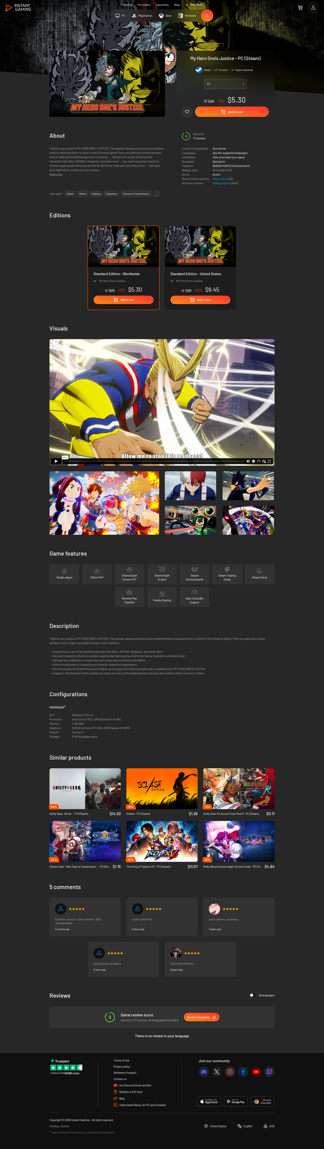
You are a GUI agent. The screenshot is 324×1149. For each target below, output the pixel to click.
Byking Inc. (219, 161)
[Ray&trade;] (214, 909)
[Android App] (236, 1101)
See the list (219, 148)
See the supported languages (230, 153)
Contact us (120, 1079)
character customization (136, 193)
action (70, 193)
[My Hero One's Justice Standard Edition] (200, 259)
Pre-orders (144, 4)
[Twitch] (269, 1072)
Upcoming (162, 4)
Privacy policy (122, 1066)
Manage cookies (59, 1126)
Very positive (221, 178)
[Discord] (204, 1072)
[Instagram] (230, 1072)
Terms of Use (121, 1060)
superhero (111, 193)
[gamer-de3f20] (99, 953)
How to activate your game (229, 157)
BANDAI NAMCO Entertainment (231, 165)
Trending (126, 4)
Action (216, 174)
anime (82, 193)
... (156, 193)
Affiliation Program (125, 1072)
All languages (266, 995)
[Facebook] (243, 1072)
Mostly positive (222, 183)
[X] (217, 1072)
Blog (176, 4)
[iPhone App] (209, 1101)
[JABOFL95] (176, 953)
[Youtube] (256, 1072)
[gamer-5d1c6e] (137, 909)
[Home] (18, 7)
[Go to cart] (300, 7)
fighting (96, 193)
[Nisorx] (60, 909)
